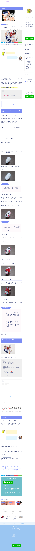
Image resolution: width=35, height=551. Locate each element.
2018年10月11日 (12, 96)
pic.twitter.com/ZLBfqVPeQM (8, 372)
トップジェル (3, 302)
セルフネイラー (17, 466)
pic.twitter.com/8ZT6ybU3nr (8, 93)
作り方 (8, 470)
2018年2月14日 (14, 375)
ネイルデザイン (4, 469)
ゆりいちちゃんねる (7, 466)
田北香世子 (4, 411)
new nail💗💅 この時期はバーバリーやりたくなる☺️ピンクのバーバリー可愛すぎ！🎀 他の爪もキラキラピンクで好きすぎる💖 (11, 408)
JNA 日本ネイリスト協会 (15, 528)
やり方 (3, 466)
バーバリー (19, 469)
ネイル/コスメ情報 (29, 79)
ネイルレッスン (4, 4)
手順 (14, 470)
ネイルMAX (13, 534)
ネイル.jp (13, 536)
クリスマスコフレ (15, 4)
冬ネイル (11, 470)
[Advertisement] (11, 68)
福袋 (9, 4)
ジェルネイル (12, 466)
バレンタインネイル (14, 469)
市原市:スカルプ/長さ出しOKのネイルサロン (9, 1)
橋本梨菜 (17, 470)
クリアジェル (8, 132)
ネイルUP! (13, 535)
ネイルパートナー (14, 532)
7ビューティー (14, 533)
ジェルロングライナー (7, 457)
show (14, 104)
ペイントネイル (4, 470)
